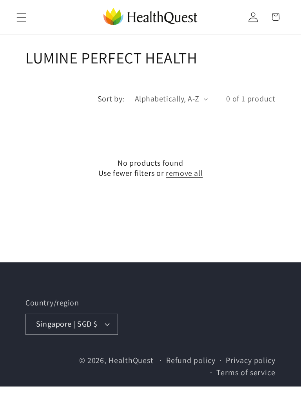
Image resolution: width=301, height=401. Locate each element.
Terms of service (246, 372)
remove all (184, 173)
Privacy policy (251, 360)
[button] (21, 17)
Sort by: (111, 99)
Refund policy (191, 360)
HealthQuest (131, 360)
